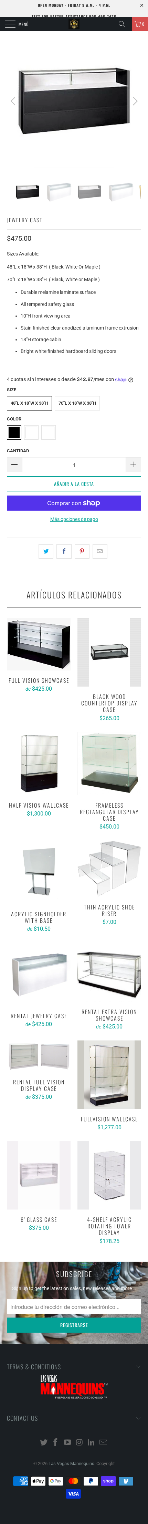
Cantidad (18, 450)
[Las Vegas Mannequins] (74, 24)
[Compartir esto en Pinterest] (82, 551)
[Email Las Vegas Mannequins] (103, 1443)
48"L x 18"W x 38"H (29, 403)
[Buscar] (124, 24)
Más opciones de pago (74, 519)
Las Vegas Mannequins (71, 1463)
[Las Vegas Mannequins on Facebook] (56, 1443)
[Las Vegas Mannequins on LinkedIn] (91, 1443)
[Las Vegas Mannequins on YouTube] (68, 1443)
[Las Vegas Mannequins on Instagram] (80, 1443)
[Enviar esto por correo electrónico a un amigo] (100, 551)
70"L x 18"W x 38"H (77, 403)
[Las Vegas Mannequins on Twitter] (44, 1443)
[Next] (134, 101)
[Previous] (14, 101)
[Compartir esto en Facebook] (63, 551)
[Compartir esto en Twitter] (46, 551)
